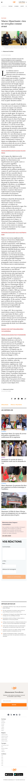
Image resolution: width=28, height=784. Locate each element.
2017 (2, 763)
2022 (2, 755)
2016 (2, 765)
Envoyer (14, 704)
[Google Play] (18, 774)
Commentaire (6, 546)
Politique (10, 6)
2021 (2, 757)
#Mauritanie (4, 404)
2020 (2, 758)
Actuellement (4, 6)
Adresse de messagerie (9, 569)
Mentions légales (4, 748)
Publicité (3, 751)
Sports (2, 730)
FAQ (2, 746)
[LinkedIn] (17, 715)
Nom (3, 563)
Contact (2, 749)
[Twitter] (11, 715)
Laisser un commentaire (14, 577)
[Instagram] (19, 715)
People (2, 725)
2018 (2, 762)
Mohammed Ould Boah (8, 51)
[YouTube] (14, 715)
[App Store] (9, 774)
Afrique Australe (4, 740)
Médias (2, 728)
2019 (2, 760)
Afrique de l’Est (4, 739)
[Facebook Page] (8, 715)
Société (22, 6)
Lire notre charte (6, 535)
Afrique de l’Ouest (4, 736)
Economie (16, 6)
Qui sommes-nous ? (5, 745)
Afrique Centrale (4, 737)
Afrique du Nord (4, 734)
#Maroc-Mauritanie (16, 404)
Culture (2, 727)
